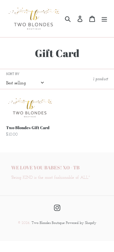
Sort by (12, 74)
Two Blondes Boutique (49, 223)
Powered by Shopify (81, 223)
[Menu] (104, 18)
